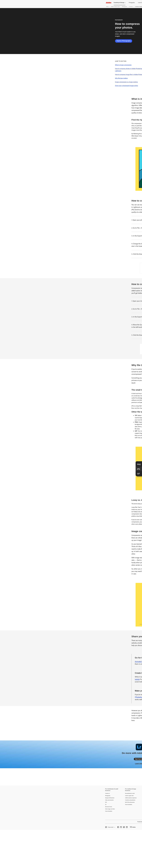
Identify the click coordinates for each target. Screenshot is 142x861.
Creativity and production (130, 800)
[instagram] (121, 827)
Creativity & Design (119, 2)
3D (105, 804)
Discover (131, 6)
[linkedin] (127, 827)
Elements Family (108, 806)
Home (107, 6)
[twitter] (124, 827)
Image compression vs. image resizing (126, 82)
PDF (106, 802)
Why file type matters (121, 78)
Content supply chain (129, 795)
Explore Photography (123, 41)
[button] (110, 827)
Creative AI (107, 793)
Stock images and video (110, 809)
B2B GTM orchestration (130, 802)
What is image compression (123, 65)
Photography (132, 2)
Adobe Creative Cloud (115, 6)
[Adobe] (108, 2)
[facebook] (118, 827)
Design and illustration (109, 797)
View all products (108, 811)
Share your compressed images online (126, 86)
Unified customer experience (131, 797)
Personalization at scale (130, 793)
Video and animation (109, 800)
